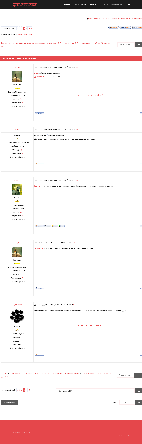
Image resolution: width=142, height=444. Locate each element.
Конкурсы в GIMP (71, 43)
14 (74, 242)
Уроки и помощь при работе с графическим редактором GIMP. (35, 43)
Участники (110, 18)
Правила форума (123, 18)
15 (74, 305)
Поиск (135, 18)
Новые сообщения (96, 18)
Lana (20, 34)
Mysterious (17, 305)
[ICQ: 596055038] (62, 226)
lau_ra (17, 67)
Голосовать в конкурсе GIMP (88, 95)
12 (77, 129)
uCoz (128, 435)
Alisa (17, 129)
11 (77, 67)
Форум (4, 43)
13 (77, 180)
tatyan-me (17, 180)
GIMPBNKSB (24, 4)
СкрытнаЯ (27, 34)
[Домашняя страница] (54, 226)
